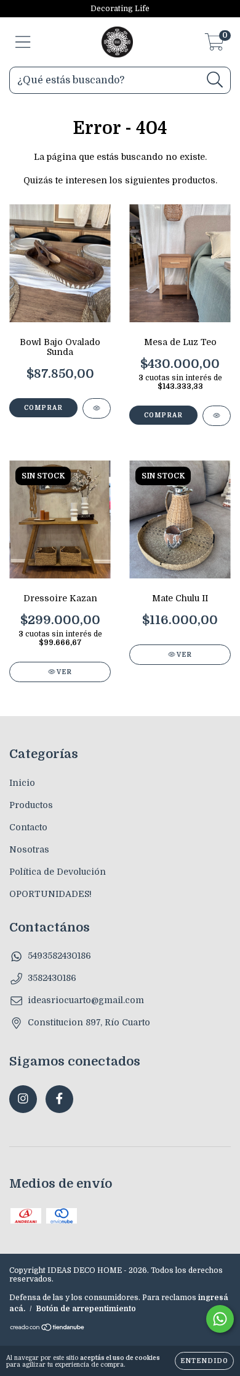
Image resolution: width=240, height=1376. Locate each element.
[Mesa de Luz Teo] (216, 416)
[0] (214, 46)
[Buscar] (215, 79)
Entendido (204, 1360)
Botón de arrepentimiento (86, 1308)
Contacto (28, 827)
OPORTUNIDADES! (50, 894)
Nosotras (29, 849)
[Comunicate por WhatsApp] (220, 1319)
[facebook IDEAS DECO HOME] (59, 1099)
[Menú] (23, 42)
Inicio (22, 783)
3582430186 (52, 978)
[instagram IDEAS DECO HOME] (23, 1099)
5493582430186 (59, 956)
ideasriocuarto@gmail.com (86, 1000)
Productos (31, 805)
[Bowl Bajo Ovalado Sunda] (96, 408)
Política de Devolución (57, 872)
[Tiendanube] (47, 1329)
